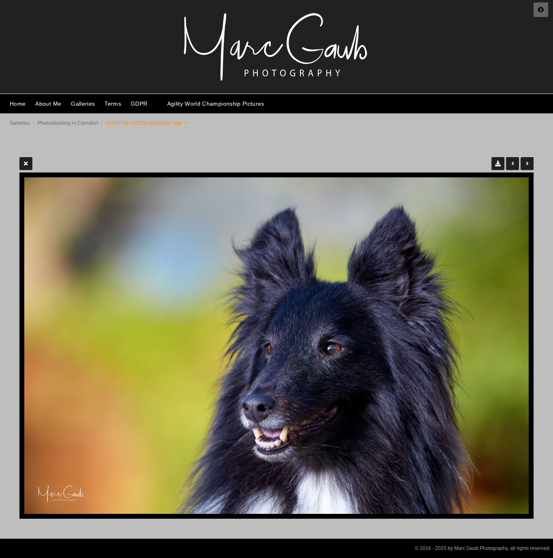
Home (18, 103)
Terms (112, 103)
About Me (48, 103)
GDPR (139, 103)
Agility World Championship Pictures (215, 103)
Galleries (83, 103)
